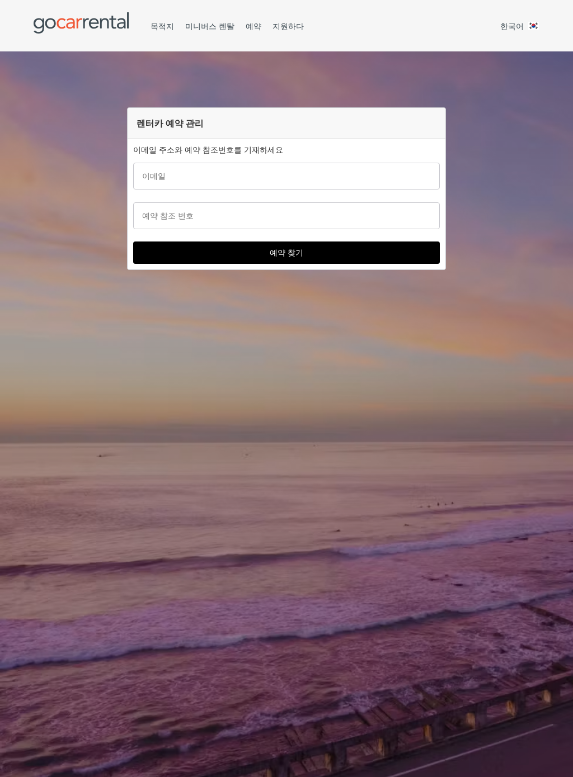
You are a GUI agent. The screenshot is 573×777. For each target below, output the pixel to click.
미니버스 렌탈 (209, 26)
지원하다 (288, 26)
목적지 (162, 26)
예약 (253, 26)
